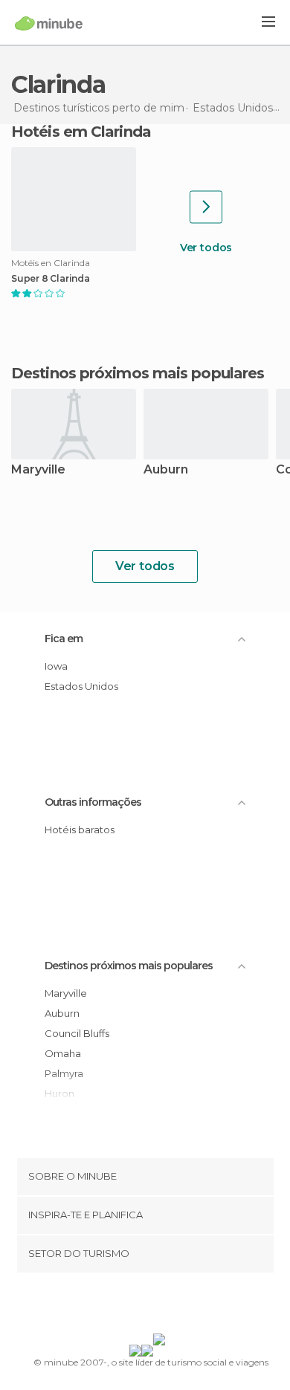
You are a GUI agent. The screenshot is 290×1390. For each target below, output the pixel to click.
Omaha (63, 1053)
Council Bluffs (77, 1033)
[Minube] (49, 23)
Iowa (56, 666)
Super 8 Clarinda (50, 279)
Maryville (38, 470)
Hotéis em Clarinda (81, 131)
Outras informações (93, 802)
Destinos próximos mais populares (137, 373)
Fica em (64, 638)
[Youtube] (180, 1306)
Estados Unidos (81, 686)
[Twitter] (141, 1306)
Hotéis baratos (80, 829)
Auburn (166, 470)
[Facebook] (122, 1306)
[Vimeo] (160, 1306)
